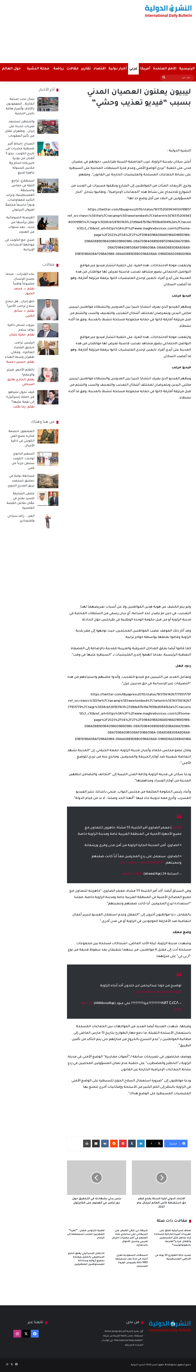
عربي (133, 69)
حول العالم (11, 69)
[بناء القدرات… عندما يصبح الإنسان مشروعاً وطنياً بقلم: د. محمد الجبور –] (47, 279)
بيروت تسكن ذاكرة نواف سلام (20, 330)
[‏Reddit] (114, 1143)
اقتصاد (99, 69)
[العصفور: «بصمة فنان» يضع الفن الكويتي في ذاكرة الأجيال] (47, 436)
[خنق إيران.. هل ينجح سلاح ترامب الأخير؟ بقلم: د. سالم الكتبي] (47, 309)
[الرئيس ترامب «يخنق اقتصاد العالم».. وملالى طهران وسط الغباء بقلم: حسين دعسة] (47, 348)
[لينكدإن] (141, 1143)
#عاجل (176, 828)
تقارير (86, 69)
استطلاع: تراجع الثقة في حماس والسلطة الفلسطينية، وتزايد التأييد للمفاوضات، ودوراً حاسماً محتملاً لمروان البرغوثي (19, 195)
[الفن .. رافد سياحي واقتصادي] (47, 521)
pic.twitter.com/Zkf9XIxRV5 (142, 863)
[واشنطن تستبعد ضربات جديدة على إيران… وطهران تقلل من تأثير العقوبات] (47, 126)
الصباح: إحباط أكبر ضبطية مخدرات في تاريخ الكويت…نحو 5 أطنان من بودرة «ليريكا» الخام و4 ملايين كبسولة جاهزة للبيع (20, 158)
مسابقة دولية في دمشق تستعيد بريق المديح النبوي (21, 480)
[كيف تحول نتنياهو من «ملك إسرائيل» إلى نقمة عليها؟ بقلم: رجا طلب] (47, 397)
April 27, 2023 (133, 874)
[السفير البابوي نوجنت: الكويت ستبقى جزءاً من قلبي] (47, 459)
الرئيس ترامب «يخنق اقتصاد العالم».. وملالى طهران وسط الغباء (19, 352)
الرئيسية (187, 69)
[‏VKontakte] (105, 1143)
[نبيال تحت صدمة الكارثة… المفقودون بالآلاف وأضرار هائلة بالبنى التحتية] (47, 104)
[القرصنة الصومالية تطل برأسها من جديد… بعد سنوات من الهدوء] (47, 222)
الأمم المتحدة (164, 69)
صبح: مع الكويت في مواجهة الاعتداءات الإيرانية (19, 244)
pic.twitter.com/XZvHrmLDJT (158, 992)
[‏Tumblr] (132, 1143)
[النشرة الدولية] (168, 11)
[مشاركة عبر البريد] (96, 1143)
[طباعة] (87, 1143)
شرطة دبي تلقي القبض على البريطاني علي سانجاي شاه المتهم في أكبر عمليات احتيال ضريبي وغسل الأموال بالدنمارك (130, 1238)
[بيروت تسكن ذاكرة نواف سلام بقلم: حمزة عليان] (47, 330)
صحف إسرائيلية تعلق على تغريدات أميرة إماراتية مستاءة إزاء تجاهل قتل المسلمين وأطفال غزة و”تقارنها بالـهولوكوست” (172, 1238)
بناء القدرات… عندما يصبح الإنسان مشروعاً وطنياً (20, 284)
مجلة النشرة (38, 69)
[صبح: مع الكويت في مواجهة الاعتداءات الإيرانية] (47, 245)
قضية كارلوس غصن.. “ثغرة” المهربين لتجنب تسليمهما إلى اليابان (86, 1234)
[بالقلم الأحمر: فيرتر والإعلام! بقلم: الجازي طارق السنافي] (47, 375)
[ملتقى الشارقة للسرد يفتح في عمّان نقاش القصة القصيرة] (47, 498)
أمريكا (145, 69)
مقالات (72, 69)
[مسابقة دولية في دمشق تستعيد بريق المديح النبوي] (47, 481)
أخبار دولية (118, 69)
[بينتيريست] (123, 1143)
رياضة (58, 69)
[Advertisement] (64, 31)
